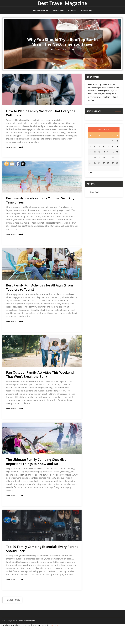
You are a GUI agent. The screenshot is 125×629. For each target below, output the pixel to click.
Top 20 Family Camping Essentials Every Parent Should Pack (42, 548)
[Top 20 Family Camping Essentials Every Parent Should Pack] (41, 525)
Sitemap (54, 625)
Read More (11, 147)
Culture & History (41, 10)
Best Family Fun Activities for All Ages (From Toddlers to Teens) (39, 287)
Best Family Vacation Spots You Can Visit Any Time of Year (40, 200)
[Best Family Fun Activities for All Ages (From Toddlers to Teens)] (41, 264)
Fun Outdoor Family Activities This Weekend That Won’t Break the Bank (40, 374)
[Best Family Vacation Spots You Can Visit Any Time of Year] (41, 176)
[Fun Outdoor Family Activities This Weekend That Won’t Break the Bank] (41, 351)
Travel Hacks (58, 10)
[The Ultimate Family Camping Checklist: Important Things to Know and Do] (41, 438)
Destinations (86, 10)
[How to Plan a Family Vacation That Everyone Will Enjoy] (41, 89)
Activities (72, 10)
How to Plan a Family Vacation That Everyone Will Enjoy (40, 113)
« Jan (90, 173)
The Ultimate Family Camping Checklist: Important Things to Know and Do (36, 461)
